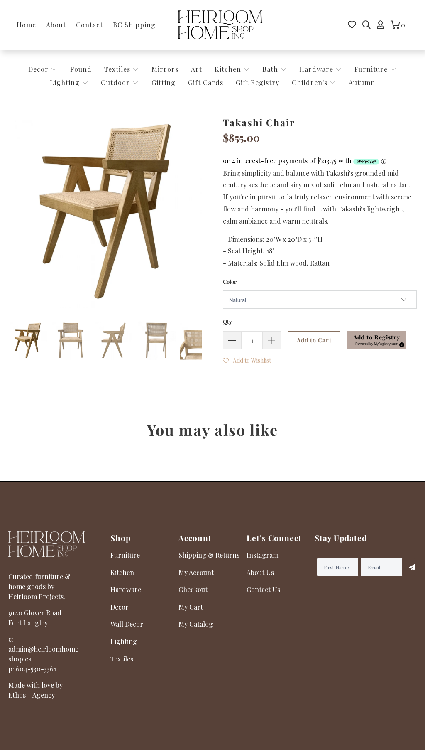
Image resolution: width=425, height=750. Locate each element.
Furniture (371, 69)
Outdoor (116, 82)
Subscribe (410, 567)
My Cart (190, 606)
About (56, 24)
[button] (376, 340)
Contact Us (263, 589)
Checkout (193, 589)
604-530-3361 (36, 668)
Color (230, 281)
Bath (271, 69)
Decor (39, 69)
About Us (260, 572)
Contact (89, 24)
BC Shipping (134, 24)
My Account (196, 572)
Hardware (317, 69)
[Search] (366, 25)
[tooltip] (400, 343)
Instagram (262, 555)
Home (26, 24)
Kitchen (228, 69)
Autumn (362, 82)
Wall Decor (126, 624)
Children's (311, 82)
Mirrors (164, 69)
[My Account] (380, 25)
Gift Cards (205, 82)
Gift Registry (257, 82)
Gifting (163, 82)
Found (81, 69)
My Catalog (195, 624)
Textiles (118, 69)
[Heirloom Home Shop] (220, 25)
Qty (227, 321)
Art (196, 69)
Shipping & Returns (208, 555)
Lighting (66, 82)
